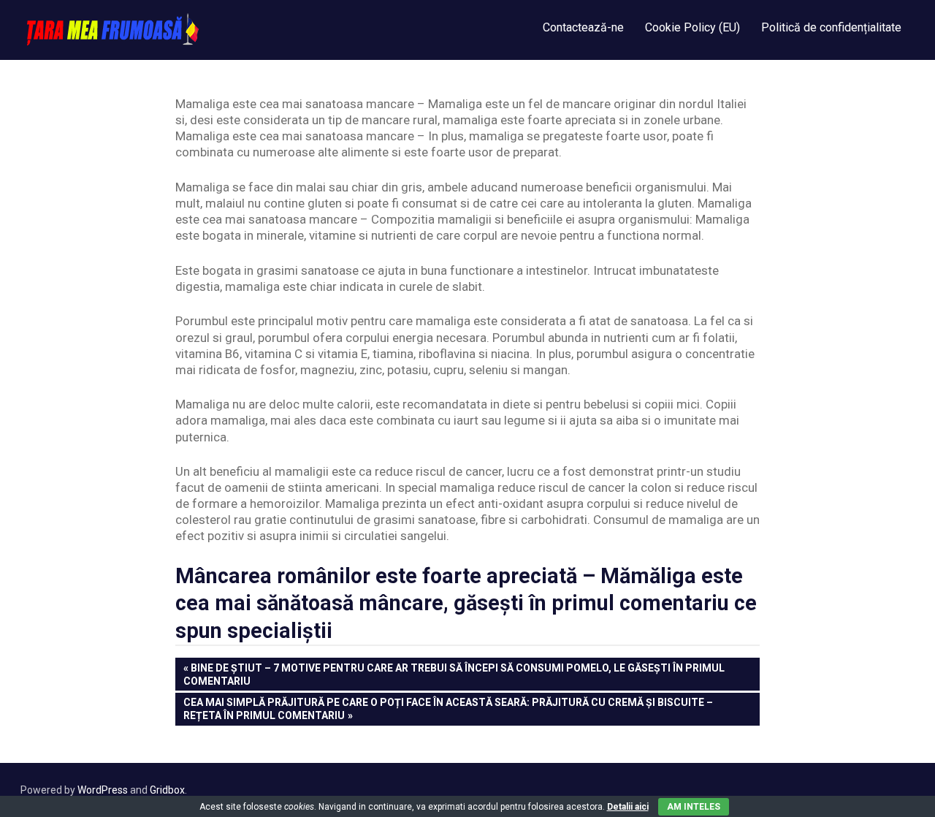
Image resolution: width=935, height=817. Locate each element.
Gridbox (167, 790)
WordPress (102, 790)
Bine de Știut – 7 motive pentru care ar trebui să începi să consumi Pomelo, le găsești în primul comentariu (454, 674)
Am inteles (693, 807)
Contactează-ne (583, 27)
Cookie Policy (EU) (692, 27)
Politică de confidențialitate (831, 27)
